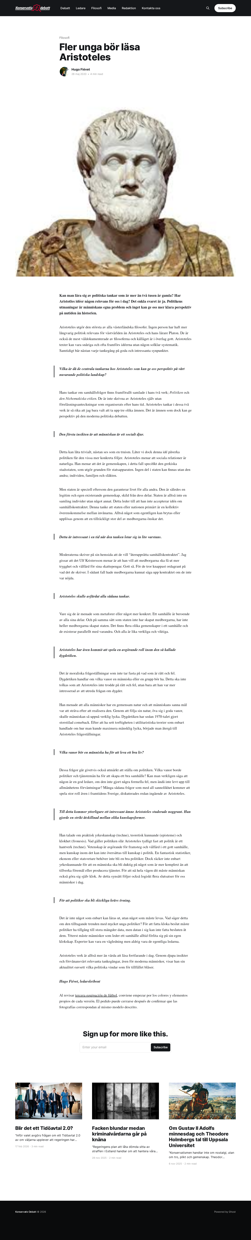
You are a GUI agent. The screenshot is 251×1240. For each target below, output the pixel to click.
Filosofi (96, 8)
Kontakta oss (151, 8)
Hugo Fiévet (80, 69)
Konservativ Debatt (25, 1211)
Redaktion (129, 8)
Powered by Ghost (225, 1211)
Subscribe (225, 8)
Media (111, 8)
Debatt (65, 8)
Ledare (80, 8)
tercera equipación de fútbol (96, 995)
